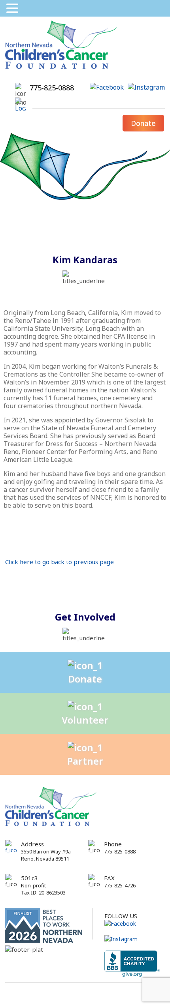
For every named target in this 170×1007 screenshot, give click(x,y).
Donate (143, 123)
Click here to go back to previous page (59, 562)
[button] (13, 8)
